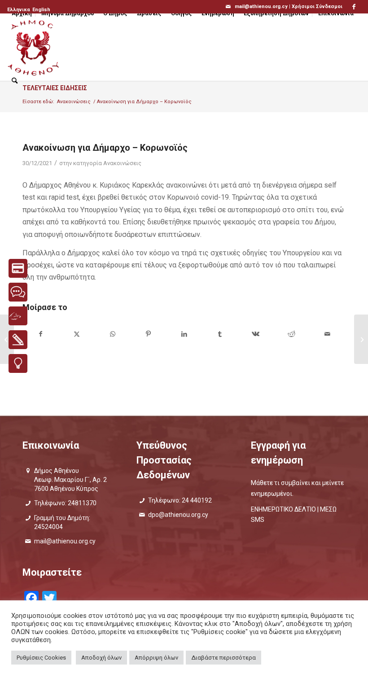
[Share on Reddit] (291, 334)
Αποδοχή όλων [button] (101, 657)
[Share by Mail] (327, 334)
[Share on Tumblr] (220, 334)
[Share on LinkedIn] (184, 334)
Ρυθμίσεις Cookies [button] (41, 657)
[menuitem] (19, 9)
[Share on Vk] (256, 334)
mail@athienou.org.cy (65, 541)
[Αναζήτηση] (14, 80)
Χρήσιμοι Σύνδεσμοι (317, 6)
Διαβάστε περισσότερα (223, 657)
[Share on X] (77, 334)
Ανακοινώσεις (122, 163)
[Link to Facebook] (354, 6)
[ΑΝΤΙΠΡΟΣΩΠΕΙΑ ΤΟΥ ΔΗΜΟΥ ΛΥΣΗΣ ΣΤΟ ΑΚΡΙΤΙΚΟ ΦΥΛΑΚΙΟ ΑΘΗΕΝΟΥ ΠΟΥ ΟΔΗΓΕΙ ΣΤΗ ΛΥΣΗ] (361, 339)
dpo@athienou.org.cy (178, 514)
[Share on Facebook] (41, 334)
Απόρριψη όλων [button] (156, 657)
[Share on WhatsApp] (113, 334)
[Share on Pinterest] (148, 334)
